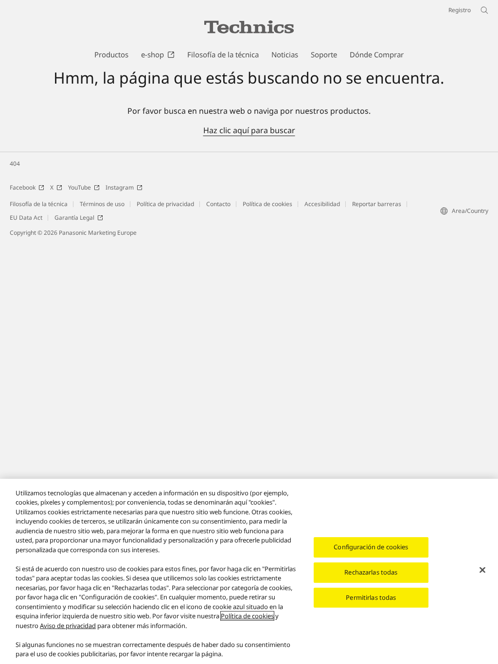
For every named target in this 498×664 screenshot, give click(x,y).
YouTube (79, 187)
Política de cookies (267, 204)
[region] (249, 571)
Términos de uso (102, 204)
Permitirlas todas (371, 597)
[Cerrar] (482, 570)
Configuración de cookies (371, 546)
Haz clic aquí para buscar (249, 130)
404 (15, 163)
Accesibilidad (322, 204)
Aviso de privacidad (68, 625)
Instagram (120, 187)
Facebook (23, 187)
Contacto (218, 204)
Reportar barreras (376, 204)
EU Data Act (26, 217)
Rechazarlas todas (370, 572)
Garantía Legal (74, 217)
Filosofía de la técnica (39, 204)
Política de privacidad (165, 204)
